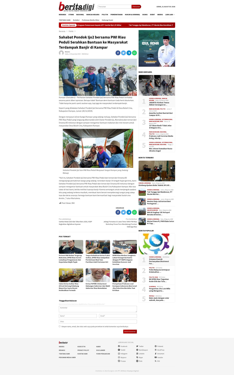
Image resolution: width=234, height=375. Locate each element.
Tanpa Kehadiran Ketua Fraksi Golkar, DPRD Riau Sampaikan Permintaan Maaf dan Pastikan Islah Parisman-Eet (98, 258)
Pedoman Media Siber (67, 357)
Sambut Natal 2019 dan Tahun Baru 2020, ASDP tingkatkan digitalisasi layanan (75, 221)
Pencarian (136, 6)
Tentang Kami (64, 354)
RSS (158, 361)
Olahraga (152, 286)
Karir (98, 347)
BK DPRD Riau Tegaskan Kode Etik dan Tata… (159, 280)
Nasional (163, 132)
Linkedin (141, 354)
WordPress (160, 350)
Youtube (160, 357)
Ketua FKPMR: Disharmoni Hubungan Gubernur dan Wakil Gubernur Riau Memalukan (98, 286)
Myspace (123, 357)
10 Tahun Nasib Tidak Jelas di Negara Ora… (160, 127)
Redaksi (62, 350)
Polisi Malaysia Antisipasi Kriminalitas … (159, 271)
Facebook (124, 346)
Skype (141, 357)
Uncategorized (152, 210)
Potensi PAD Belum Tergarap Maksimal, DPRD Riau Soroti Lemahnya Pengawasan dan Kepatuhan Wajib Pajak (70, 258)
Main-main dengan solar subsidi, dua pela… (159, 299)
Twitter (141, 346)
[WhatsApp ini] (134, 52)
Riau (161, 121)
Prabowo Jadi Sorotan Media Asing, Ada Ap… (161, 137)
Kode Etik (81, 347)
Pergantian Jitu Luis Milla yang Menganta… (159, 290)
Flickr (140, 361)
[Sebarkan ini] (118, 52)
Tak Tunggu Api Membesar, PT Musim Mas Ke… (159, 193)
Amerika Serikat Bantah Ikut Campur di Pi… (161, 114)
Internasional (167, 119)
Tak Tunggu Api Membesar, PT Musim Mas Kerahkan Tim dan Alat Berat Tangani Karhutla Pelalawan (149, 25)
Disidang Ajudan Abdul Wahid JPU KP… (155, 185)
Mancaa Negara (154, 109)
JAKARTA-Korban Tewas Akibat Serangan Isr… (159, 104)
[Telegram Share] (129, 52)
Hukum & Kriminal (155, 98)
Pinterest (160, 346)
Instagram (124, 354)
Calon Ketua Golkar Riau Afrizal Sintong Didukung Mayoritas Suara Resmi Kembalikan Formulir (69, 287)
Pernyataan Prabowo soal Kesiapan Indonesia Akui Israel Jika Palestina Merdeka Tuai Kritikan (124, 287)
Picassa (123, 361)
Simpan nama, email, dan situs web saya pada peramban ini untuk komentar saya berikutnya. (94, 326)
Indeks (61, 347)
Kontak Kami (83, 354)
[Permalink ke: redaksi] (61, 53)
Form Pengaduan (103, 354)
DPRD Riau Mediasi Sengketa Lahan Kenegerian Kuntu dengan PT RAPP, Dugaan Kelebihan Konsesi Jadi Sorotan (124, 259)
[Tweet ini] (123, 52)
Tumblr (123, 350)
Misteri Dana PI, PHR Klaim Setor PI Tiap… (160, 222)
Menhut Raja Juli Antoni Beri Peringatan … (159, 202)
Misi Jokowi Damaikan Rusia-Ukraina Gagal (161, 150)
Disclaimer (100, 350)
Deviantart (160, 354)
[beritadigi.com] (76, 6)
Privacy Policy (83, 350)
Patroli (151, 296)
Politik (162, 109)
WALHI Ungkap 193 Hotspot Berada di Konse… (158, 213)
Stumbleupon (143, 350)
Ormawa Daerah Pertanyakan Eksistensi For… (159, 261)
